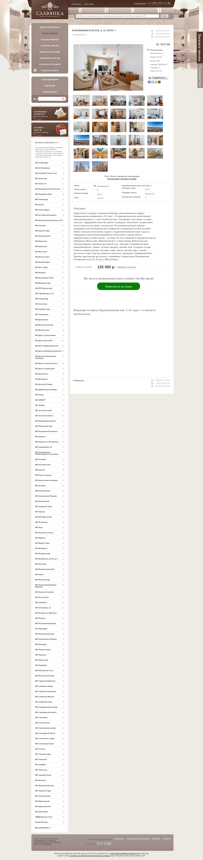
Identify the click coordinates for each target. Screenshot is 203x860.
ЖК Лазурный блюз (43, 506)
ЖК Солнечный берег (44, 744)
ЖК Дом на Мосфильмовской (48, 351)
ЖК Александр (41, 199)
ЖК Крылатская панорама (46, 480)
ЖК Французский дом (44, 785)
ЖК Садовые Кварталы (45, 681)
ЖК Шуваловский (43, 806)
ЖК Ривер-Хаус (41, 660)
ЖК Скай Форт (41, 717)
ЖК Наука (39, 574)
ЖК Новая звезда (42, 580)
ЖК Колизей (40, 459)
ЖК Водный (40, 273)
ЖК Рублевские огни (44, 670)
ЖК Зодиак (40, 405)
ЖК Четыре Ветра (42, 796)
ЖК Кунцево (40, 485)
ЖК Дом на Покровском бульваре (45, 357)
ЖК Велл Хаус (41, 252)
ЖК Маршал (40, 538)
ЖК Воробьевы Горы (44, 278)
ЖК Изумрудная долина (45, 421)
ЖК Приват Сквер (43, 650)
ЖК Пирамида (41, 629)
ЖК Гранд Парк (41, 299)
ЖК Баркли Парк (42, 231)
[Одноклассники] (156, 82)
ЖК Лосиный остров (44, 533)
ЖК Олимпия (40, 602)
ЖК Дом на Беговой (43, 340)
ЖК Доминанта (41, 374)
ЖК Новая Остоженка (44, 592)
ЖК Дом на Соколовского (46, 363)
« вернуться (79, 34)
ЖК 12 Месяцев (41, 163)
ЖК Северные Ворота (44, 697)
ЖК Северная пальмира (45, 691)
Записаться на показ (118, 286)
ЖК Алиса (39, 205)
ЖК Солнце (40, 749)
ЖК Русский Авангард (44, 676)
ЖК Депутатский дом (44, 325)
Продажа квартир (50, 39)
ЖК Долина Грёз (42, 330)
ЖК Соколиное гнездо (45, 738)
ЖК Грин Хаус (41, 304)
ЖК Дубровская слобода (46, 389)
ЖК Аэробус (40, 225)
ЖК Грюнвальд (41, 314)
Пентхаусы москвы (49, 52)
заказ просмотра (163, 34)
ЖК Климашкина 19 (43, 447)
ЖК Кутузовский (42, 501)
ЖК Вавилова (41, 241)
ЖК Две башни (41, 320)
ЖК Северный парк (43, 702)
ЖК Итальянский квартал (46, 431)
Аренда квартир (50, 33)
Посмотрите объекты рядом (121, 178)
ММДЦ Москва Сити (43, 817)
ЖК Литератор (41, 522)
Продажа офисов (50, 46)
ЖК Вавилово (41, 246)
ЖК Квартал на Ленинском (46, 442)
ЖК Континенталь (43, 465)
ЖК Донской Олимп (43, 384)
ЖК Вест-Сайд (41, 267)
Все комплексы (42, 828)
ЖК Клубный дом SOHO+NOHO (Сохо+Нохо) (46, 453)
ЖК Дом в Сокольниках (45, 335)
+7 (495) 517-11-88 (159, 3)
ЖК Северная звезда (44, 686)
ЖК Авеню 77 (41, 184)
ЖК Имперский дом (43, 426)
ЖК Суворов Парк (43, 754)
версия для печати (162, 37)
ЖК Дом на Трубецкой (45, 369)
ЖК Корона (40, 470)
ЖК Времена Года (42, 283)
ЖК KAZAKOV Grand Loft (46, 173)
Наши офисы (89, 4)
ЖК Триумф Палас (43, 775)
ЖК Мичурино (41, 548)
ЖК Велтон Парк (42, 257)
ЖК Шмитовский (42, 801)
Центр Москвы (41, 822)
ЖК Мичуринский (42, 553)
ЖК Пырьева (40, 655)
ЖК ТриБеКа (40, 765)
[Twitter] (152, 82)
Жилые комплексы (50, 27)
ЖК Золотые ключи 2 (44, 416)
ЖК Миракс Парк (42, 543)
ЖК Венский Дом (42, 262)
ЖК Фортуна (40, 780)
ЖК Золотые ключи (43, 410)
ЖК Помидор (40, 644)
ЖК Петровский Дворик (45, 623)
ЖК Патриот (40, 618)
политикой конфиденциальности (125, 853)
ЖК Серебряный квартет (46, 712)
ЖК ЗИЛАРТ (40, 400)
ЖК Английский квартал (45, 215)
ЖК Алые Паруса (42, 210)
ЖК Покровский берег (45, 634)
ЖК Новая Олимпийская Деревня (45, 586)
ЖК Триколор (41, 770)
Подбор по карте (50, 70)
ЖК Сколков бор (42, 723)
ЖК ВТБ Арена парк (43, 288)
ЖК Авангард (41, 178)
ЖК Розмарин (41, 665)
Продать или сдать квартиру (138, 838)
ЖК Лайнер (40, 512)
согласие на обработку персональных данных (90, 856)
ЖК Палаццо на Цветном (46, 613)
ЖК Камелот (40, 437)
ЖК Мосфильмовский (44, 569)
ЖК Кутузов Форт (42, 491)
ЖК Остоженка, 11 (43, 608)
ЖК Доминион (41, 379)
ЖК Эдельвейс (41, 812)
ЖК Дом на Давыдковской (46, 346)
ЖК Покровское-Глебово (46, 639)
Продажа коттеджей (50, 64)
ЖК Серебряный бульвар (46, 707)
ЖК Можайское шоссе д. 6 (46, 559)
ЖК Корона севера (43, 475)
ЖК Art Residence (42, 168)
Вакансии (50, 85)
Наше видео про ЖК (50, 58)
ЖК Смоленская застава (45, 728)
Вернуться (79, 380)
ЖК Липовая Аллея (43, 517)
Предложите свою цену (126, 267)
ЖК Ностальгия (42, 597)
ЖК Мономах (40, 564)
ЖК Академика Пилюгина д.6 (47, 189)
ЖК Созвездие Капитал (45, 733)
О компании (76, 4)
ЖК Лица (39, 527)
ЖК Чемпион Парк (43, 791)
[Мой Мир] (159, 82)
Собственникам (49, 79)
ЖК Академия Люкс (43, 194)
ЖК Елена (39, 395)
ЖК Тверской (41, 759)
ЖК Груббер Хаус (42, 309)
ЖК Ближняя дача (43, 236)
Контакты (166, 838)
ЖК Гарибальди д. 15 (44, 293)
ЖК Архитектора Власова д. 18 (48, 220)
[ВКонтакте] (149, 82)
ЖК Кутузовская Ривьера (46, 496)
